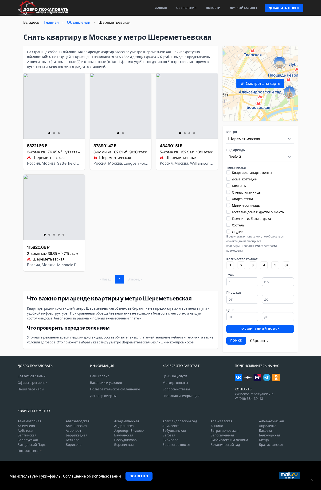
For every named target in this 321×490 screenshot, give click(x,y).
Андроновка (124, 426)
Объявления (186, 8)
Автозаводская (78, 421)
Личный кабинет (243, 8)
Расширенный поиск (260, 329)
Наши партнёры (31, 389)
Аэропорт (73, 430)
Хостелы (238, 225)
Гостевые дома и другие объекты (258, 212)
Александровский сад (179, 421)
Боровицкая (124, 445)
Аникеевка (171, 426)
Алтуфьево (26, 426)
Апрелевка (267, 426)
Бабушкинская (174, 430)
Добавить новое (284, 8)
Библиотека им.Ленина (229, 440)
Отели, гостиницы (246, 192)
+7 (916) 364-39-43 (249, 399)
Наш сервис (99, 376)
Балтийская (27, 435)
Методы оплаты (175, 383)
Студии (237, 232)
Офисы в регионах (32, 383)
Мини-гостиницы (246, 205)
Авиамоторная (29, 421)
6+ (287, 265)
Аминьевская (76, 426)
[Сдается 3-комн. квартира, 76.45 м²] (54, 106)
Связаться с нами (32, 376)
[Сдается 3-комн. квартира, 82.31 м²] (121, 106)
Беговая (168, 435)
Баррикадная (76, 435)
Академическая (126, 421)
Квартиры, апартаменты (252, 173)
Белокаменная (222, 435)
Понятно (139, 476)
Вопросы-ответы (176, 389)
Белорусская (28, 440)
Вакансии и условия (106, 383)
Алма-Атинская (271, 421)
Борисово (73, 445)
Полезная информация (181, 396)
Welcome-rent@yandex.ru (254, 394)
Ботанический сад (225, 445)
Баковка (265, 430)
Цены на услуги (174, 376)
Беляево (72, 440)
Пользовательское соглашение (115, 389)
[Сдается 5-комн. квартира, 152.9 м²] (187, 106)
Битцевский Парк (32, 445)
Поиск (236, 340)
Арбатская (26, 430)
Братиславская (271, 445)
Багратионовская (225, 430)
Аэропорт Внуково (129, 430)
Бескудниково (125, 440)
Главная (160, 8)
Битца (264, 440)
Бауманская (123, 435)
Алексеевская (221, 421)
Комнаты (239, 186)
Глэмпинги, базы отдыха (251, 219)
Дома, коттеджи (244, 179)
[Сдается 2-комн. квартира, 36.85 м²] (54, 207)
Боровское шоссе (176, 445)
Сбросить (259, 340)
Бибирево (170, 440)
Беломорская (269, 435)
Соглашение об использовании (92, 476)
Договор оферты (103, 396)
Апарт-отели (242, 199)
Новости (213, 8)
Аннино (217, 426)
